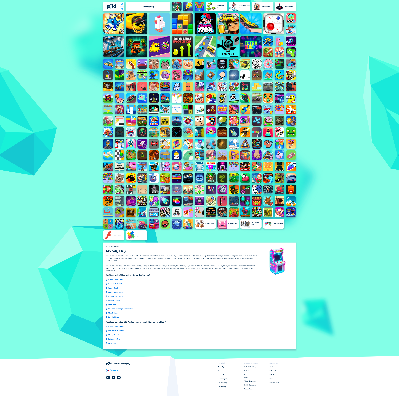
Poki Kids (273, 375)
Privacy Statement (250, 381)
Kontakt (246, 371)
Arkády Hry (115, 246)
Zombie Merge (113, 317)
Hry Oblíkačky (222, 383)
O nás (271, 367)
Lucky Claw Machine (116, 280)
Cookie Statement (250, 385)
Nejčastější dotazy (250, 367)
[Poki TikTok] (108, 377)
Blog (271, 379)
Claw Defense (113, 313)
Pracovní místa (275, 383)
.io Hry (220, 371)
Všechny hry (222, 386)
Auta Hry (221, 367)
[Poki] (111, 6)
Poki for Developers (276, 371)
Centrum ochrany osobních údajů (253, 376)
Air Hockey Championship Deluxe (120, 309)
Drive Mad (112, 304)
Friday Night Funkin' (115, 296)
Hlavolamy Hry (223, 379)
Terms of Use (248, 389)
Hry (107, 246)
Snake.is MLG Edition (116, 284)
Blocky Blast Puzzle (115, 292)
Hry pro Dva (222, 375)
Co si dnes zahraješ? (122, 9)
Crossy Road (113, 288)
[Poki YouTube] (119, 377)
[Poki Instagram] (113, 377)
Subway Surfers (114, 300)
